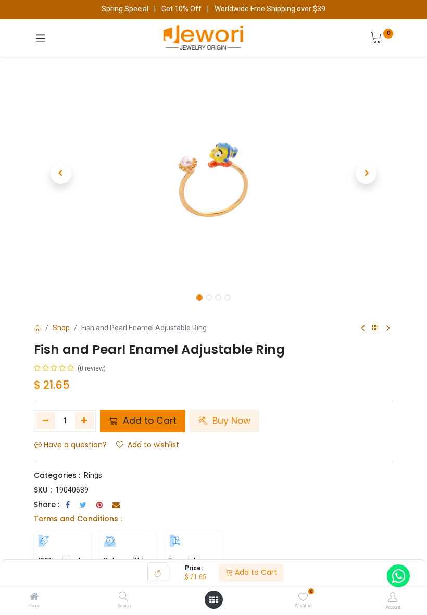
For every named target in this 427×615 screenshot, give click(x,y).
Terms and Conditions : (78, 518)
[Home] (34, 597)
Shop (61, 328)
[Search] (124, 597)
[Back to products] (375, 328)
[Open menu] (213, 600)
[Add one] (84, 420)
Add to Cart (255, 572)
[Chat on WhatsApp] (398, 576)
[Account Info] (393, 597)
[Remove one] (45, 420)
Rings (93, 475)
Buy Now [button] (230, 420)
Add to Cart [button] (148, 420)
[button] (61, 174)
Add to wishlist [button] (153, 444)
